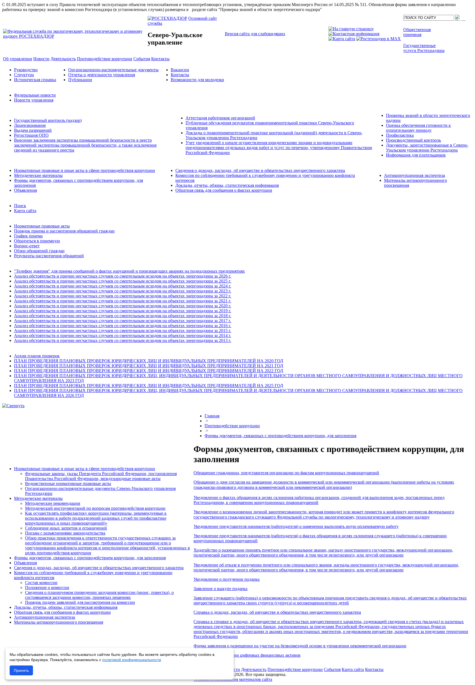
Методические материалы (38, 175)
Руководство (26, 69)
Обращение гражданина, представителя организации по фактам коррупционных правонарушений (286, 472)
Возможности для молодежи (197, 79)
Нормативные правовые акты (42, 226)
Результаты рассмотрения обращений (49, 255)
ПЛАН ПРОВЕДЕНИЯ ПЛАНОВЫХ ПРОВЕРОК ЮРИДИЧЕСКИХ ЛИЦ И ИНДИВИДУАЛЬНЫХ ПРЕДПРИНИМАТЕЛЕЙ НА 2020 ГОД (148, 360)
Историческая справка (35, 79)
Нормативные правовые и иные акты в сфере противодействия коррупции (84, 170)
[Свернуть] (13, 405)
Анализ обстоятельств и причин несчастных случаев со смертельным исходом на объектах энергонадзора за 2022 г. (122, 296)
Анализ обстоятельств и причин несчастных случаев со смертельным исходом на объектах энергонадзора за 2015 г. (122, 330)
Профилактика (400, 135)
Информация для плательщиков (416, 155)
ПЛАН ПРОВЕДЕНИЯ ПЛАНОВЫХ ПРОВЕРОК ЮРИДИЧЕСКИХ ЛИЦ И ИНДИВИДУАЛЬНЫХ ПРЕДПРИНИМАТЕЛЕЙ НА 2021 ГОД (148, 365)
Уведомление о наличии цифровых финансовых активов (247, 655)
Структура (24, 74)
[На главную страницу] (351, 28)
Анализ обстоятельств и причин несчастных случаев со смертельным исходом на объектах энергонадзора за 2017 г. (122, 320)
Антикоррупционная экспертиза (414, 175)
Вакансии (180, 69)
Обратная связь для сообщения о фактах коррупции (223, 190)
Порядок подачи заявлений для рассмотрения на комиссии (80, 602)
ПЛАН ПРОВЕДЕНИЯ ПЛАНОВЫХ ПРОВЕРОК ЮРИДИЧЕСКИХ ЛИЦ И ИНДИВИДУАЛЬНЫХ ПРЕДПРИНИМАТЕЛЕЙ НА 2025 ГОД (148, 385)
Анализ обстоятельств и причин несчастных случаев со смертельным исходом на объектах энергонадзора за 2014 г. (122, 335)
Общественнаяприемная (417, 32)
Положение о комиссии (47, 587)
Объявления (25, 190)
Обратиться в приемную (37, 241)
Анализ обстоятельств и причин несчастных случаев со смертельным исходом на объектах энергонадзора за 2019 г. (122, 310)
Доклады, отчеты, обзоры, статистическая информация (227, 185)
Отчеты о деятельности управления (101, 74)
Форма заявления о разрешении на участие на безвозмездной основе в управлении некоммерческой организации (300, 645)
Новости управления (33, 100)
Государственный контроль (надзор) (48, 120)
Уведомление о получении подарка (226, 579)
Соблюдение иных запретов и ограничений (66, 528)
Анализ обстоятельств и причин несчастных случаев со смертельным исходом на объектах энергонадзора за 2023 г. (122, 291)
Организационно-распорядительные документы (113, 69)
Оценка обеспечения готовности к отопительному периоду (418, 128)
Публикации (80, 79)
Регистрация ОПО (31, 135)
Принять (21, 670)
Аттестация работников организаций (220, 118)
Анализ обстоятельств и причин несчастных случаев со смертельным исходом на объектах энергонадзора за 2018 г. (122, 315)
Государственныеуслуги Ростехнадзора (423, 48)
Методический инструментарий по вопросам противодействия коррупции (95, 508)
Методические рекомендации (52, 503)
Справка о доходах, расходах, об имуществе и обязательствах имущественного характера (277, 612)
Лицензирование (30, 125)
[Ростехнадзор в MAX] (378, 38)
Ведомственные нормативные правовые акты (68, 483)
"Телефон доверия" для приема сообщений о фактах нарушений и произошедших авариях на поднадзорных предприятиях (129, 271)
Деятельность (253, 669)
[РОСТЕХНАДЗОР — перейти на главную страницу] (75, 36)
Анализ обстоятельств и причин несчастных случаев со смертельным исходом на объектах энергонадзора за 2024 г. (122, 286)
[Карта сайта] (341, 38)
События (332, 669)
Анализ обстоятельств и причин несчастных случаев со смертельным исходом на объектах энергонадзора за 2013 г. (122, 340)
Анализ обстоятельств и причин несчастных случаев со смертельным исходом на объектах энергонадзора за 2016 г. (122, 325)
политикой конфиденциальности (131, 659)
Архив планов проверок (37, 356)
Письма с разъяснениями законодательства (65, 533)
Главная (212, 415)
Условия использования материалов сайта (233, 679)
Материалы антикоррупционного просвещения (58, 622)
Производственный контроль (413, 140)
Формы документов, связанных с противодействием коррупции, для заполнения (90, 557)
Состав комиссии (41, 582)
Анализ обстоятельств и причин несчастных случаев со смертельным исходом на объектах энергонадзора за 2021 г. (122, 300)
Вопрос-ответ (27, 245)
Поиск (20, 205)
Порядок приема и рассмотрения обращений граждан (64, 231)
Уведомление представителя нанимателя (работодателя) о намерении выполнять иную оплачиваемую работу (296, 526)
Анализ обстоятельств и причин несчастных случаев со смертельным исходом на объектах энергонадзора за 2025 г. (122, 281)
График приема (28, 236)
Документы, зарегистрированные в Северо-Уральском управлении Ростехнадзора (427, 147)
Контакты (180, 74)
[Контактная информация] (353, 33)
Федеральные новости (35, 95)
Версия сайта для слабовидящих (255, 33)
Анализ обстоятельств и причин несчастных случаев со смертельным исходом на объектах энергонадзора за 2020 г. (122, 305)
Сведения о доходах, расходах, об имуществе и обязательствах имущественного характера (260, 170)
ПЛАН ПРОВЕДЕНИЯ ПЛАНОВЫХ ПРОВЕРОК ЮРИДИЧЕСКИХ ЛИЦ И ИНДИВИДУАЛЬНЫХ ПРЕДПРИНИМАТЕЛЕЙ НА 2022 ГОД (148, 370)
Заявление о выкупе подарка (220, 588)
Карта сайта (25, 210)
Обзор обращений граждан (39, 250)
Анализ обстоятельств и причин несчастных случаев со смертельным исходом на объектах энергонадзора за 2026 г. (122, 276)
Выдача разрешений (33, 130)
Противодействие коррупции (232, 425)
